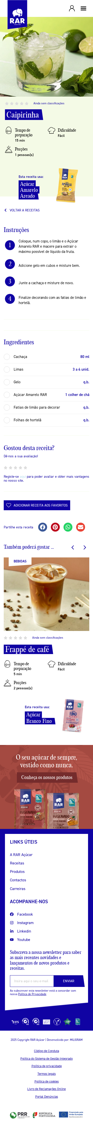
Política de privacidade (46, 1066)
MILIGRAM (76, 1040)
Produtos (17, 871)
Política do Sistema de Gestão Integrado (46, 1058)
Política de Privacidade (32, 994)
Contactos (18, 880)
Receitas (17, 863)
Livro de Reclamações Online (46, 1089)
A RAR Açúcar (21, 854)
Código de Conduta (46, 1051)
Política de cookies (46, 1081)
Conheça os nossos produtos (46, 777)
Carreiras (17, 888)
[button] (83, 8)
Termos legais (46, 1074)
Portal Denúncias (46, 1096)
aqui (23, 476)
